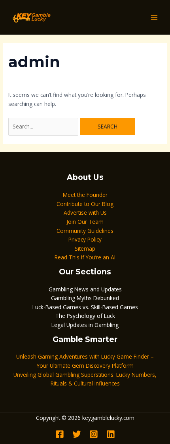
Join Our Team (85, 221)
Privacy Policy (85, 239)
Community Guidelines (85, 230)
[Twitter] (76, 434)
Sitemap (85, 248)
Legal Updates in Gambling (85, 325)
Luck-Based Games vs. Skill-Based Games (85, 307)
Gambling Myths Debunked (85, 298)
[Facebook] (59, 434)
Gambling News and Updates (85, 289)
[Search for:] (44, 126)
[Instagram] (93, 434)
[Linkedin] (110, 434)
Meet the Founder (85, 194)
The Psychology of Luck (85, 315)
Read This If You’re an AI (85, 257)
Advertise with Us (85, 212)
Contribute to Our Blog (85, 204)
